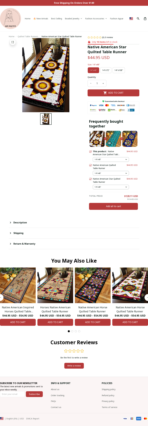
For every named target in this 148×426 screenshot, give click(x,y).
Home (11, 36)
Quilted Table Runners (28, 36)
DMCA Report (32, 418)
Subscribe (34, 394)
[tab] (69, 331)
